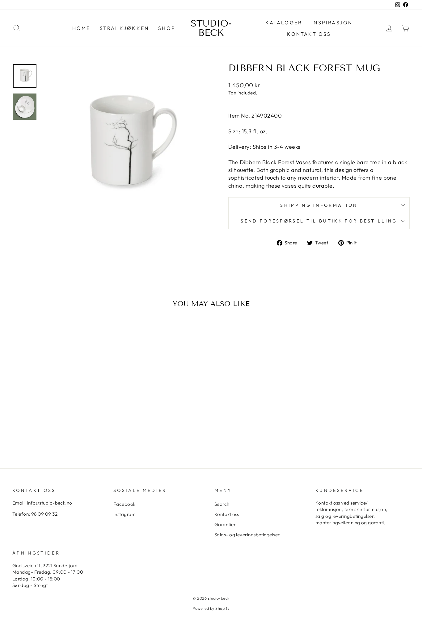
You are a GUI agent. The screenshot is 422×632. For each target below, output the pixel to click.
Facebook (124, 504)
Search (222, 504)
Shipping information (318, 205)
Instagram (124, 514)
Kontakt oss (309, 34)
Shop (166, 28)
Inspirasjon (331, 22)
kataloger (283, 22)
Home (81, 28)
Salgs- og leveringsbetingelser (247, 535)
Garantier (225, 524)
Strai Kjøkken (124, 28)
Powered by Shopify (210, 608)
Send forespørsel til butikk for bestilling (319, 221)
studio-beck (211, 28)
